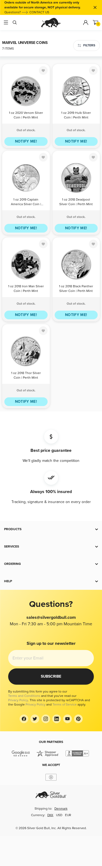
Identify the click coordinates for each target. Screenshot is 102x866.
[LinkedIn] (56, 718)
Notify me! (26, 141)
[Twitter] (34, 718)
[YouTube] (67, 718)
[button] (51, 529)
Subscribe (51, 676)
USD (59, 815)
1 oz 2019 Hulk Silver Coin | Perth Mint (76, 115)
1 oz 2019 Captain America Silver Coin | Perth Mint (26, 202)
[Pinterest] (78, 718)
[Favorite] (43, 70)
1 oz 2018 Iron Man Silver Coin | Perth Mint (26, 288)
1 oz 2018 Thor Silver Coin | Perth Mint (26, 375)
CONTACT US (39, 12)
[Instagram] (45, 718)
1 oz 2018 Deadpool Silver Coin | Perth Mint (76, 202)
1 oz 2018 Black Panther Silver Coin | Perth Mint (76, 288)
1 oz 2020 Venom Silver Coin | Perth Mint (26, 115)
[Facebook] (24, 718)
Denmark (60, 809)
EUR (68, 815)
